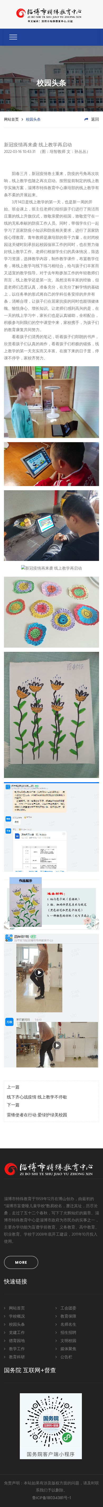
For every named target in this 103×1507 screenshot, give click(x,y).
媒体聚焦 (67, 1349)
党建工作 (16, 1333)
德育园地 (16, 1341)
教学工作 (16, 1349)
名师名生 (67, 1325)
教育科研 (16, 1357)
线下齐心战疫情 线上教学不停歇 (37, 1097)
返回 (94, 119)
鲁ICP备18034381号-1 (51, 1497)
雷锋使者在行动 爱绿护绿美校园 (37, 1115)
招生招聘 (67, 1333)
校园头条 (16, 1325)
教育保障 (67, 1316)
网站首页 (11, 119)
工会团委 (67, 1308)
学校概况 (16, 1316)
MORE (21, 1262)
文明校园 (67, 1341)
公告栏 (65, 1357)
